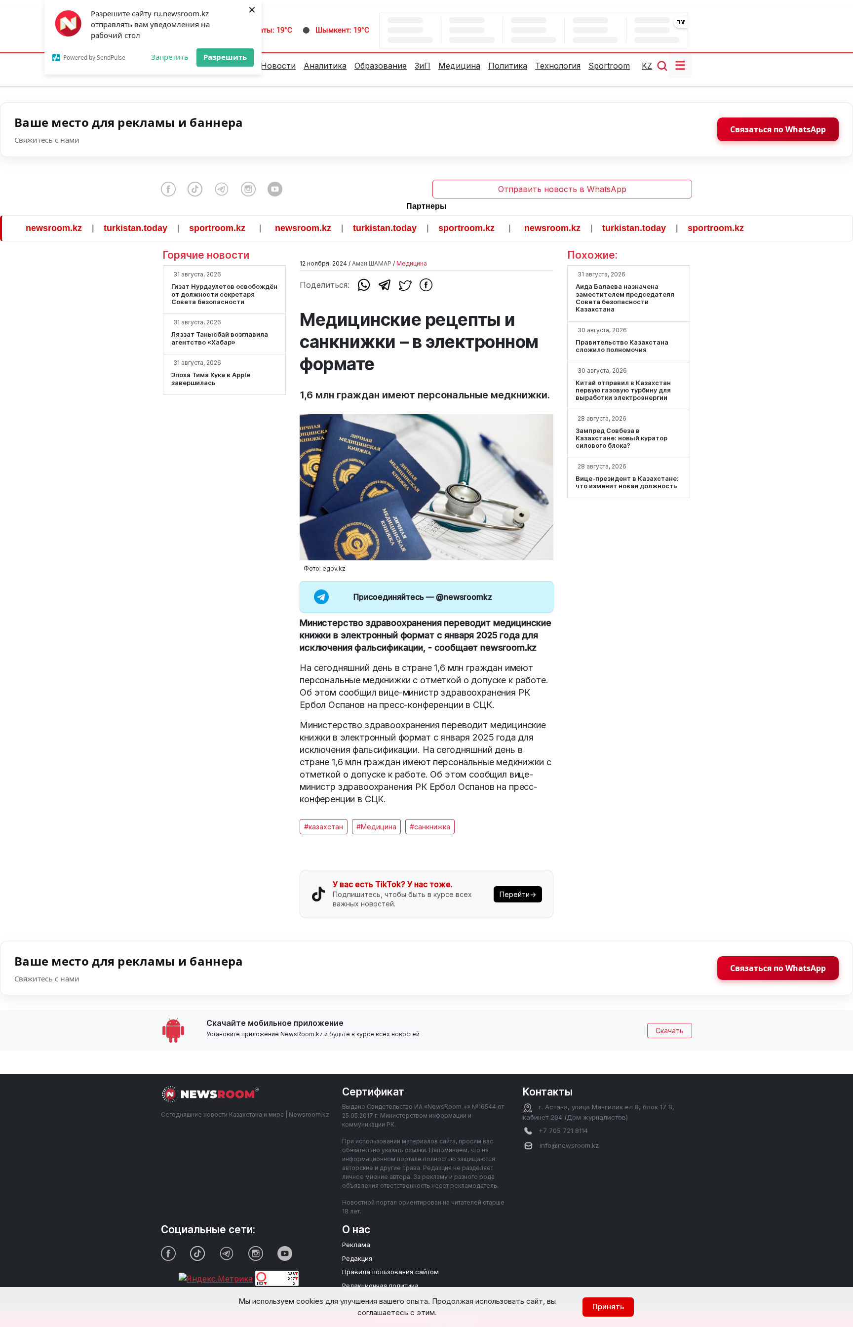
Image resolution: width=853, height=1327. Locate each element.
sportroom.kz (191, 228)
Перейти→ (518, 894)
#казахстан (323, 826)
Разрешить (225, 57)
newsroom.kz (277, 228)
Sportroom (609, 66)
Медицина (459, 66)
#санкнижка (430, 826)
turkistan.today (109, 228)
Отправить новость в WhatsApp (562, 189)
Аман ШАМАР (371, 263)
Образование (380, 66)
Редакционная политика (380, 1285)
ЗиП (422, 66)
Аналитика (325, 66)
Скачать (670, 1030)
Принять (608, 1306)
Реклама (356, 1245)
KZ (647, 66)
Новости (278, 66)
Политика (507, 66)
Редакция (357, 1258)
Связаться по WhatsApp (778, 129)
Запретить (170, 57)
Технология (558, 66)
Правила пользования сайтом (390, 1272)
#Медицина (376, 826)
